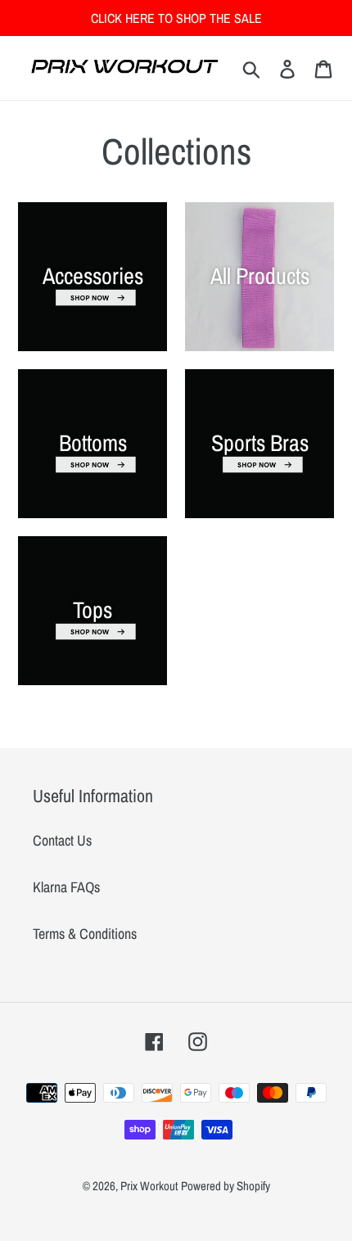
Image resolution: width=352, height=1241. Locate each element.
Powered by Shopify (225, 1185)
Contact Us (62, 840)
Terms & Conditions (85, 933)
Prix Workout (149, 1185)
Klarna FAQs (66, 887)
